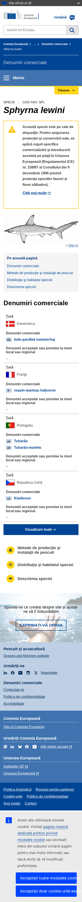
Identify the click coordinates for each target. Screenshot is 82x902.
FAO (71, 245)
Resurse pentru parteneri (55, 789)
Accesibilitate (13, 703)
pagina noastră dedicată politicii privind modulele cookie (42, 833)
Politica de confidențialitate (24, 697)
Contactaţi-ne (13, 690)
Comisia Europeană (15, 44)
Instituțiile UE (13, 766)
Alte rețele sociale (54, 747)
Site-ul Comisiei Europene (23, 727)
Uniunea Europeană (19, 773)
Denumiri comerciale (55, 44)
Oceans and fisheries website (26, 656)
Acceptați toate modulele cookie (48, 878)
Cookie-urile (13, 796)
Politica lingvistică (17, 789)
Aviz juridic (12, 803)
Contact (31, 803)
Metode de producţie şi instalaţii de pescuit (40, 273)
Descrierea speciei (21, 287)
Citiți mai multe (35, 193)
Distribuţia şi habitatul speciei (29, 280)
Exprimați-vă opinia (41, 625)
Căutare (72, 30)
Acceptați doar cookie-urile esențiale (48, 891)
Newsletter (49, 673)
